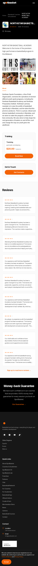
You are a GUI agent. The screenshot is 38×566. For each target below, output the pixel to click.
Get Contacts (19, 172)
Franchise (5, 476)
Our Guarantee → (19, 404)
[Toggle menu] (34, 3)
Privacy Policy (19, 557)
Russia (4, 446)
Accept (6, 562)
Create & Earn (6, 501)
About (4, 88)
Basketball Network (8, 485)
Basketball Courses (8, 514)
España (4, 443)
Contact (4, 517)
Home (4, 15)
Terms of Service (7, 557)
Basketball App (7, 495)
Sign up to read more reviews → (19, 370)
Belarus (4, 449)
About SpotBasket (8, 463)
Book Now (19, 156)
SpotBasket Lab (7, 473)
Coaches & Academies (9, 466)
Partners (5, 479)
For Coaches (6, 488)
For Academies (7, 492)
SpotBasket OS (7, 470)
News (4, 507)
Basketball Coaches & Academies (14, 15)
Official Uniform (7, 498)
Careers (5, 510)
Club (3, 482)
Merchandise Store (8, 504)
